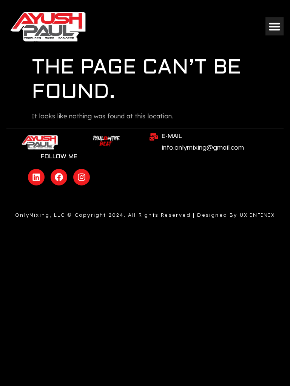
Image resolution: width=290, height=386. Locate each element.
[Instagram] (81, 177)
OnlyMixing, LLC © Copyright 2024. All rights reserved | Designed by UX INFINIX (145, 215)
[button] (274, 26)
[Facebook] (59, 177)
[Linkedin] (36, 177)
